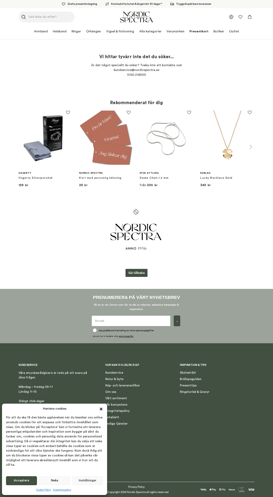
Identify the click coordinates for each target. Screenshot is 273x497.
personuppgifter (126, 336)
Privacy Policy (136, 487)
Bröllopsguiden (190, 379)
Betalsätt (112, 417)
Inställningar (87, 480)
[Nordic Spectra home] (136, 17)
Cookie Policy (43, 490)
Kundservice (114, 372)
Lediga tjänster (116, 423)
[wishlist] (240, 17)
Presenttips (188, 385)
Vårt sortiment (116, 398)
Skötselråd (188, 372)
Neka (54, 480)
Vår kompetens (116, 404)
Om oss (110, 391)
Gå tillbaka (136, 272)
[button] (101, 409)
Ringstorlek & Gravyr (195, 391)
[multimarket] (231, 17)
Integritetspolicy (62, 490)
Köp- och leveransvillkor (122, 385)
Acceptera (21, 480)
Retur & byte (114, 379)
